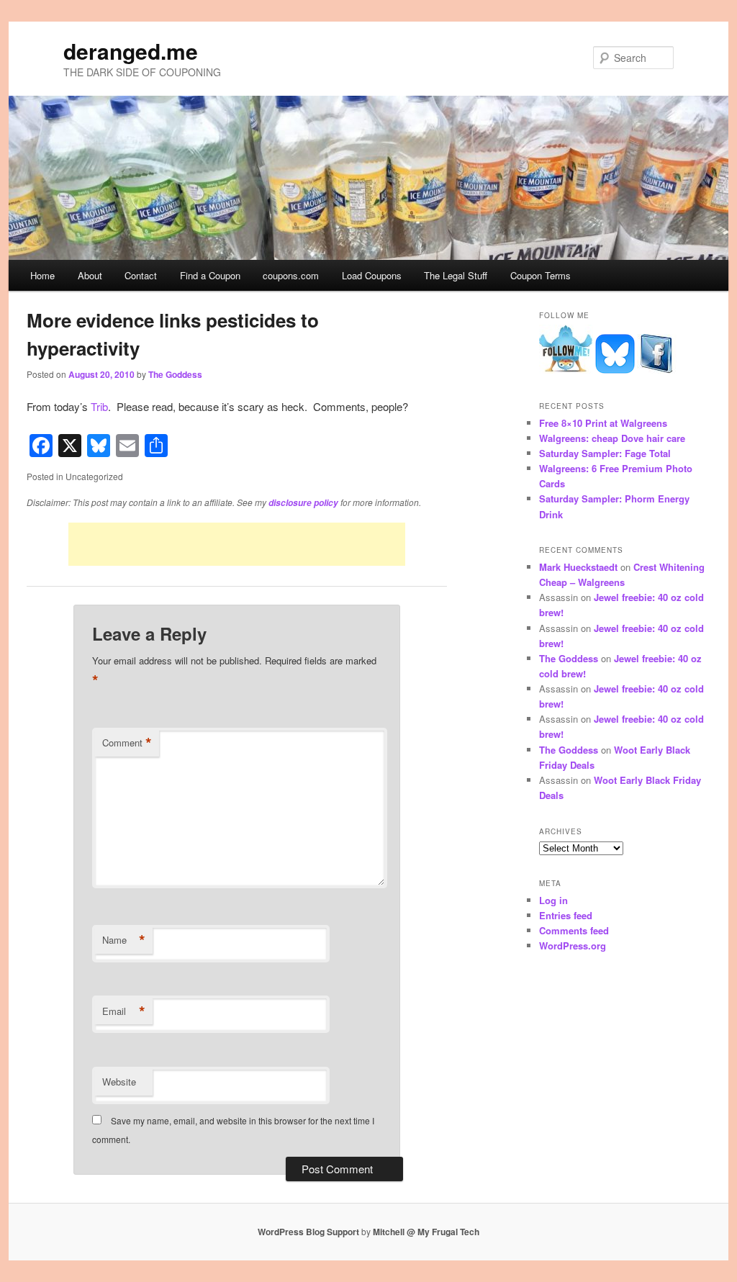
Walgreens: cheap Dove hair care (612, 438)
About (90, 275)
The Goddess (175, 374)
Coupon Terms (540, 275)
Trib (99, 406)
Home (42, 275)
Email (123, 1011)
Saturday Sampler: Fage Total (605, 453)
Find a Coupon (210, 275)
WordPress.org (572, 945)
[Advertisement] (236, 544)
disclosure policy (303, 503)
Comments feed (574, 930)
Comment (127, 742)
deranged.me (130, 50)
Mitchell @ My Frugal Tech (426, 1231)
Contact (141, 275)
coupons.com (291, 275)
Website (119, 1081)
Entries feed (565, 915)
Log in (553, 900)
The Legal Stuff (455, 275)
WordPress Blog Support (308, 1231)
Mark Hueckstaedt (578, 567)
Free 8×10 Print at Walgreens (603, 423)
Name (123, 940)
